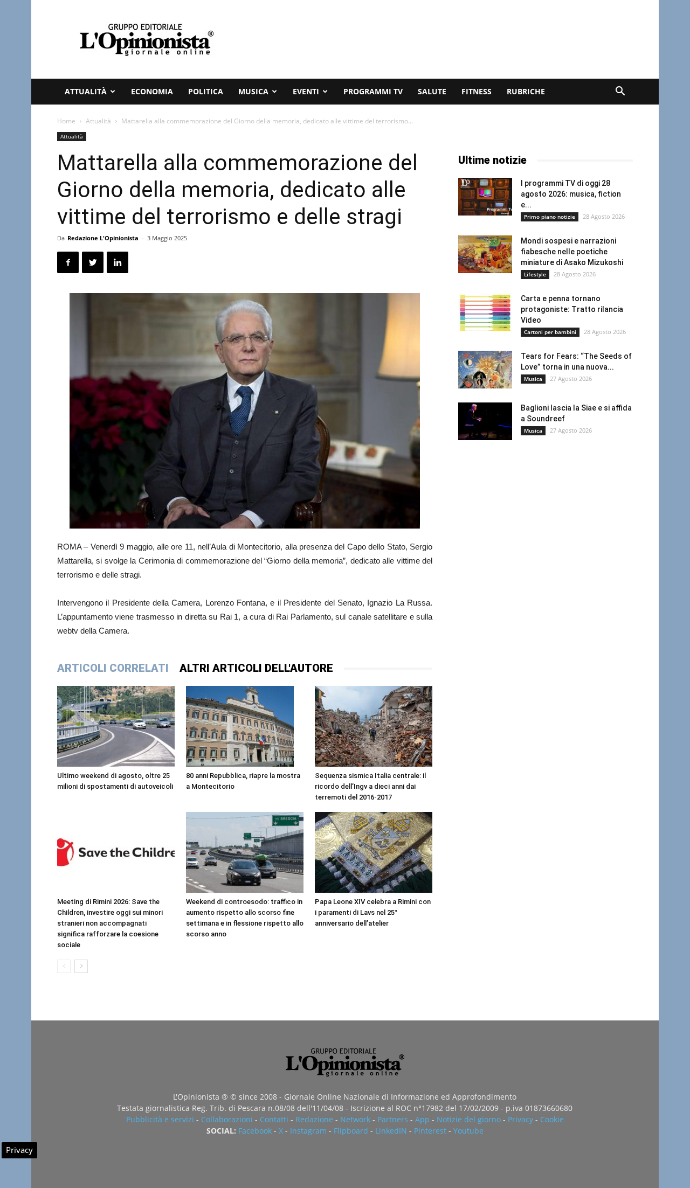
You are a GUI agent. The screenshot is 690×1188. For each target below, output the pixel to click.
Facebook (255, 1131)
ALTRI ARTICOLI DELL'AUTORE (256, 668)
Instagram (308, 1131)
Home (66, 121)
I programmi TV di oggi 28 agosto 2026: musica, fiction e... (571, 194)
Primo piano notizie (549, 216)
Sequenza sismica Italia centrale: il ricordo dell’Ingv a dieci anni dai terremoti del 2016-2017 (370, 786)
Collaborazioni (227, 1119)
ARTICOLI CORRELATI (113, 668)
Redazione (314, 1119)
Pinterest (430, 1131)
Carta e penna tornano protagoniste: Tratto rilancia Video (572, 309)
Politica (205, 91)
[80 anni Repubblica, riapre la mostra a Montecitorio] (244, 726)
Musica (253, 91)
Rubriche (526, 91)
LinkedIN (391, 1131)
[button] (620, 92)
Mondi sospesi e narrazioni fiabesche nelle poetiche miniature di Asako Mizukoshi (572, 252)
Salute (432, 91)
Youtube (468, 1131)
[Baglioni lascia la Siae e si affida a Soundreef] (485, 421)
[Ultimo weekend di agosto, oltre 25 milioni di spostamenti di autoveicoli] (116, 726)
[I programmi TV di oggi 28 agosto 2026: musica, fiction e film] (485, 197)
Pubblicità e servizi (160, 1119)
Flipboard (351, 1131)
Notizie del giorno (469, 1119)
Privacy (520, 1119)
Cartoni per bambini (550, 332)
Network (355, 1119)
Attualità (86, 91)
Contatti (274, 1119)
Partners (392, 1119)
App (422, 1119)
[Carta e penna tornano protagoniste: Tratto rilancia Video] (485, 312)
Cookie (552, 1119)
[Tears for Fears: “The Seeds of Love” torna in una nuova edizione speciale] (485, 369)
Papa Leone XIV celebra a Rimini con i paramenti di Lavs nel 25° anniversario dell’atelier (373, 912)
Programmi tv (373, 91)
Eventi (306, 91)
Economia (152, 91)
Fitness (476, 91)
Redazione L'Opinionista (103, 238)
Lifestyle (535, 274)
